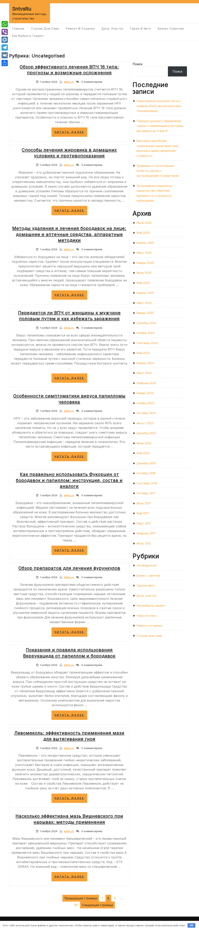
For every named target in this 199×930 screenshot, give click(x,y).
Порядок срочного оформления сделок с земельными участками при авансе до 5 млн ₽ (159, 126)
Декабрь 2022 (146, 433)
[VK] (5, 55)
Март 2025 (144, 303)
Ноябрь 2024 (145, 333)
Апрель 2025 (145, 293)
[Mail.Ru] (5, 40)
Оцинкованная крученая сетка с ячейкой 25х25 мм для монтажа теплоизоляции (158, 106)
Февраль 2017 (145, 533)
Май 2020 (143, 453)
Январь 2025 (145, 313)
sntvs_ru (69, 81)
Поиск (137, 64)
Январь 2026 (145, 263)
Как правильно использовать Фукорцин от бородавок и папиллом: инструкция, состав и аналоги (69, 480)
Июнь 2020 (143, 443)
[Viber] (5, 32)
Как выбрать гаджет (28, 35)
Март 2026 (144, 253)
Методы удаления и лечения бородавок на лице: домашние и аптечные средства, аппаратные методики (69, 234)
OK (191, 925)
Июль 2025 (143, 273)
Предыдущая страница (80, 898)
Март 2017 (143, 523)
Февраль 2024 (146, 383)
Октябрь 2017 (145, 493)
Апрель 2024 (145, 363)
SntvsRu (21, 9)
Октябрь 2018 (145, 473)
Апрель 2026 (145, 243)
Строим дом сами (45, 28)
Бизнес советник (171, 28)
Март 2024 (144, 373)
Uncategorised (146, 565)
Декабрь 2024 (146, 323)
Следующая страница (97, 905)
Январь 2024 (145, 393)
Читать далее (70, 133)
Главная (18, 28)
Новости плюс (146, 615)
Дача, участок (112, 28)
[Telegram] (5, 47)
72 (76, 904)
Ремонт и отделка (80, 28)
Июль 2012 (143, 543)
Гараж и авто (140, 28)
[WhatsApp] (5, 24)
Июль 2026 (143, 223)
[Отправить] (5, 63)
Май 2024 (143, 353)
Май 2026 (143, 232)
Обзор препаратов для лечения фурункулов (69, 568)
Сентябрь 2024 (147, 343)
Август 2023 (145, 423)
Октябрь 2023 (146, 413)
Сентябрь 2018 (146, 483)
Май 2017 (142, 513)
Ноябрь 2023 (145, 403)
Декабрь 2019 (146, 463)
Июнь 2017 (143, 503)
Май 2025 (143, 283)
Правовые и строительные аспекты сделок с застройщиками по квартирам (157, 170)
